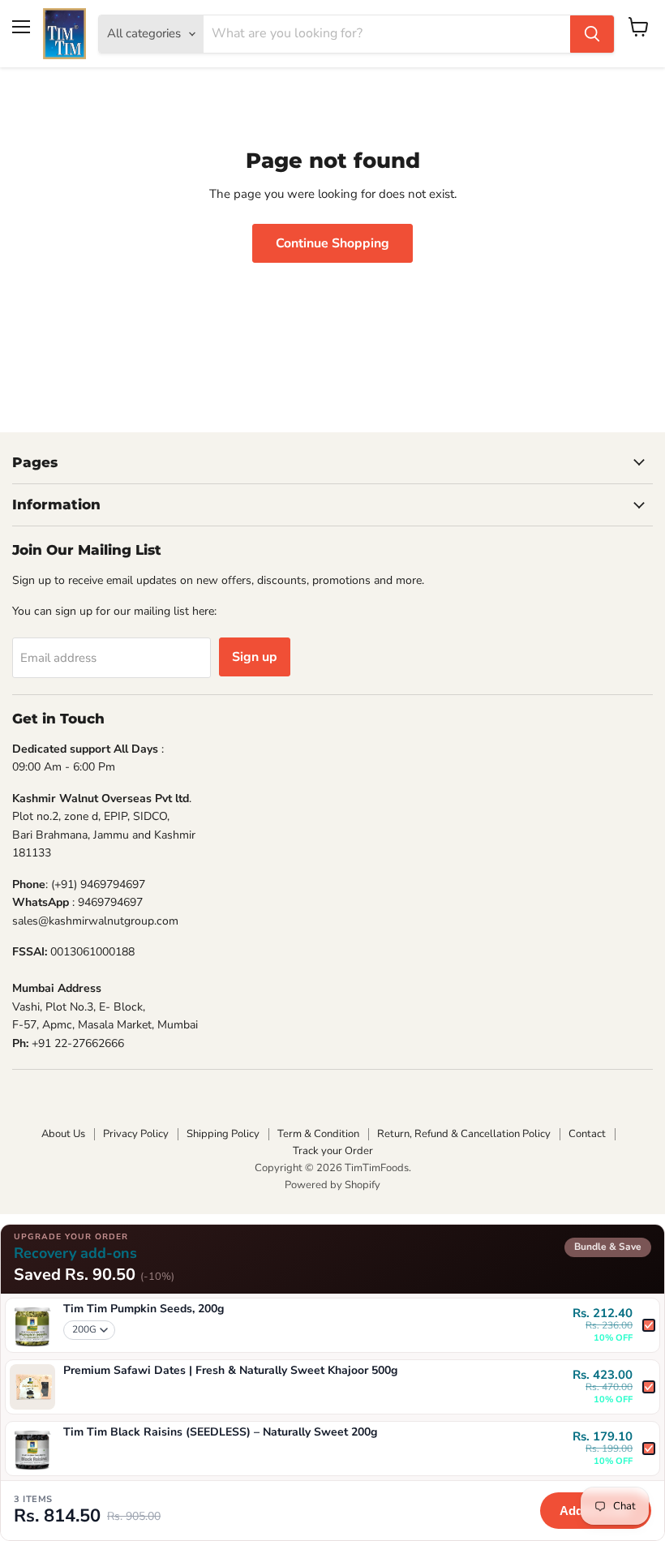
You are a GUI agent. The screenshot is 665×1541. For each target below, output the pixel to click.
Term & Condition (318, 1134)
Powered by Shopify (332, 1185)
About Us (63, 1134)
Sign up (254, 657)
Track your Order (333, 1151)
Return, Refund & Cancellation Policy (464, 1134)
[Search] (592, 34)
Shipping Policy (223, 1134)
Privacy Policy (136, 1134)
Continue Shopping (332, 243)
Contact (587, 1134)
